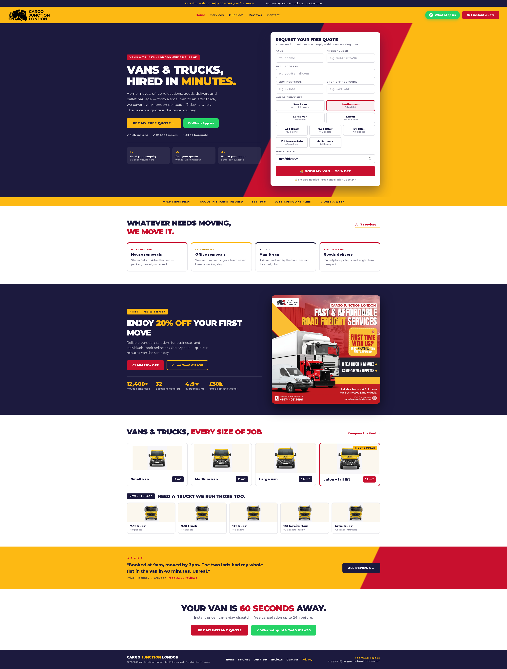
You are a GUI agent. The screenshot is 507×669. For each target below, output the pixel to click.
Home (200, 15)
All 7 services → (367, 224)
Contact (273, 15)
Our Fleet (236, 15)
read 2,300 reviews (183, 577)
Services (217, 15)
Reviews (255, 15)
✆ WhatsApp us (201, 123)
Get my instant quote (220, 630)
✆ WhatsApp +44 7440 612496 (284, 630)
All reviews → (361, 568)
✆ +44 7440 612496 (187, 365)
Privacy (307, 659)
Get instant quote (481, 15)
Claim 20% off (145, 365)
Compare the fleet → (364, 433)
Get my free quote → (154, 123)
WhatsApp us (443, 15)
